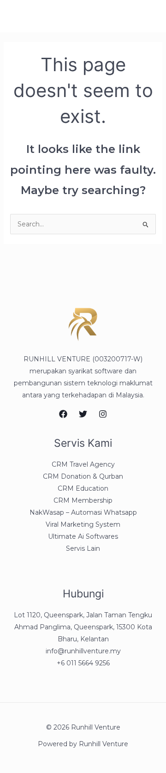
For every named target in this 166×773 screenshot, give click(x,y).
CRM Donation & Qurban (83, 476)
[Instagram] (103, 414)
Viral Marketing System (83, 524)
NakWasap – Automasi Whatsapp (83, 512)
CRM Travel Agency (83, 464)
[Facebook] (63, 414)
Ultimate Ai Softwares (83, 536)
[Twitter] (83, 414)
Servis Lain (83, 548)
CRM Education (83, 488)
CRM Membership (83, 500)
